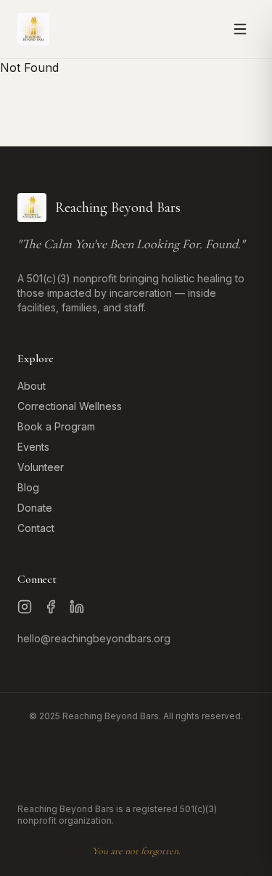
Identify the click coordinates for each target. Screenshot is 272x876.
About (31, 386)
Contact (35, 528)
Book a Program (56, 426)
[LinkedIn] (77, 606)
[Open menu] (240, 29)
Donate (34, 508)
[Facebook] (51, 606)
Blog (28, 487)
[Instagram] (24, 606)
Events (33, 447)
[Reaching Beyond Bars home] (33, 29)
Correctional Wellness (69, 406)
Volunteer (40, 467)
